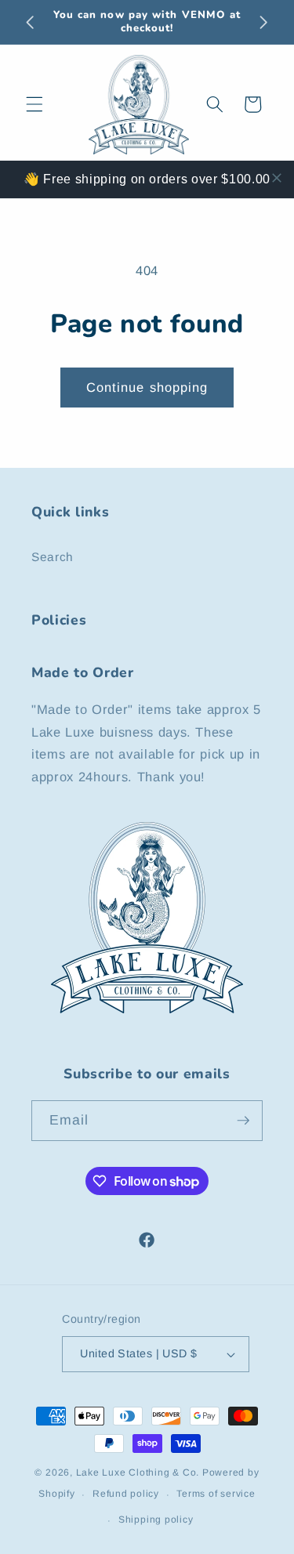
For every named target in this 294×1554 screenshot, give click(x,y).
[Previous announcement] (30, 22)
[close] (277, 178)
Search (52, 556)
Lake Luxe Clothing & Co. (137, 1472)
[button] (34, 104)
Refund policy (126, 1493)
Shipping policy (156, 1519)
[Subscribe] (243, 1120)
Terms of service (215, 1493)
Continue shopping (147, 387)
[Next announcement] (264, 22)
